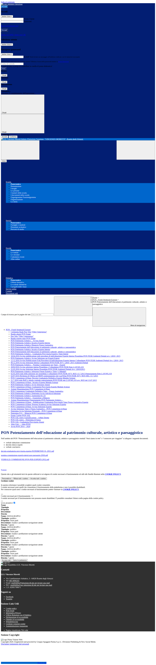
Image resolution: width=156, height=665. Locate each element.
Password (27, 21)
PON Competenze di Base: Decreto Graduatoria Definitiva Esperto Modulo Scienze (43, 378)
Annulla (4, 137)
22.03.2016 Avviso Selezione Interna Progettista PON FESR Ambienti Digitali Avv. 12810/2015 (48, 369)
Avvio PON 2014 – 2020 (20, 426)
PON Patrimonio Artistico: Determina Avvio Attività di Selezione (36, 393)
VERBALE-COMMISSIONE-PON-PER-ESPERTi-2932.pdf (25, 459)
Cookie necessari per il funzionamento (16, 496)
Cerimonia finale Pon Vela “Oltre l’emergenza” (29, 332)
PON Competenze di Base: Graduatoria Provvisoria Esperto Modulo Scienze (40, 387)
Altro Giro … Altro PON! (21, 424)
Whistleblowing (12, 622)
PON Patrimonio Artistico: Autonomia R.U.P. (28, 396)
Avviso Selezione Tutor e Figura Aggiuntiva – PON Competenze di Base (39, 409)
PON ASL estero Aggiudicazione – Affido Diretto (30, 418)
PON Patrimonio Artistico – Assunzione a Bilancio (30, 398)
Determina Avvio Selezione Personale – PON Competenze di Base (36, 411)
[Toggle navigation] (20, 150)
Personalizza (6, 478)
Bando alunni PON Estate (21, 334)
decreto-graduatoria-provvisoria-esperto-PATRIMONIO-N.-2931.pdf (27, 451)
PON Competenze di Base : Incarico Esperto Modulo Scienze (34, 382)
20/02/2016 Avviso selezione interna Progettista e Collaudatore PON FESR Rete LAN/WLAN (47, 367)
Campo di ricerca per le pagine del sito (15, 314)
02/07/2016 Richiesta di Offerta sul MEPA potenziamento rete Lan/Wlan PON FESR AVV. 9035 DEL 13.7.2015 (54, 376)
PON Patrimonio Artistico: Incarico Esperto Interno (30, 343)
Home (95, 298)
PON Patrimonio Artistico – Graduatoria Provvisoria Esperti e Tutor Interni (39, 354)
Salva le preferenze (20, 560)
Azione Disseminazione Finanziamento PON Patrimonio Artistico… (37, 400)
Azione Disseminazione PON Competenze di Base (30, 389)
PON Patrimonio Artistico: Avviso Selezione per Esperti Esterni (35, 358)
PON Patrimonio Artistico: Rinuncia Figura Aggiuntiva (32, 345)
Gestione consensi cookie (15, 624)
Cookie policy (11, 608)
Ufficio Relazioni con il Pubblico (18, 615)
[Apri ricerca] (136, 150)
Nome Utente (29, 19)
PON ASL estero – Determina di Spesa (26, 420)
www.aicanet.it (7, 503)
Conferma (13, 137)
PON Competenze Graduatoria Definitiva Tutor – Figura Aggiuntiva (37, 391)
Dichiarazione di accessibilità (17, 617)
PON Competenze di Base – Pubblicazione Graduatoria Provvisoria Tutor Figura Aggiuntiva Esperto (49, 402)
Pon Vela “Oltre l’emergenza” (22, 336)
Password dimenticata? (10, 26)
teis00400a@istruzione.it (30, 583)
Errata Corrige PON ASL (20, 415)
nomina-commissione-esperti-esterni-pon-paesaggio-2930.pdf (24, 455)
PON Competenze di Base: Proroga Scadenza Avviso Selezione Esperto (38, 404)
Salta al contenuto (8, 2)
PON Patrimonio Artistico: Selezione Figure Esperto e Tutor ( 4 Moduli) (38, 371)
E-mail (26, 57)
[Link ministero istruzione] (12, 4)
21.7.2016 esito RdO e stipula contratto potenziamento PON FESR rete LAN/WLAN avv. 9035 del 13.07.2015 (54, 380)
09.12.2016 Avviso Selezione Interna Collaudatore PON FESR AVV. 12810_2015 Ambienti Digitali (49, 363)
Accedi (4, 7)
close (4, 161)
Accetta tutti (38, 478)
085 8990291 (14, 581)
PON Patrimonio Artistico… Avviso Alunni (27, 341)
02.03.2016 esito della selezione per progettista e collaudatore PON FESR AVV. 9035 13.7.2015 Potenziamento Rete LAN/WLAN (61, 374)
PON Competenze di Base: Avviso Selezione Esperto (31, 407)
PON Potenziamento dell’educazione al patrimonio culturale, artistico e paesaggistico (43, 347)
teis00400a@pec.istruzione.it (31, 585)
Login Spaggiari (63, 61)
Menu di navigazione (137, 325)
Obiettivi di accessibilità (15, 619)
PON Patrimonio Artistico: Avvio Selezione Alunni (30, 385)
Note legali (10, 611)
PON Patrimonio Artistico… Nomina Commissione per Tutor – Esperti (38, 365)
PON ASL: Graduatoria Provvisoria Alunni (27, 422)
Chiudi (4, 75)
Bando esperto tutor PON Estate (23, 338)
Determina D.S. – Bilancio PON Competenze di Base (31, 413)
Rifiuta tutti (21, 478)
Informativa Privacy (13, 613)
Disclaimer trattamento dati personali (15, 644)
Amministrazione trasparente (17, 626)
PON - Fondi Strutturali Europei (105, 300)
